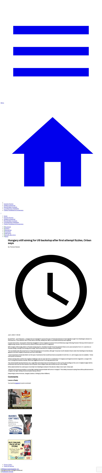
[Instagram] (7, 230)
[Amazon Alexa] (6, 236)
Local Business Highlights (11, 208)
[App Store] (7, 233)
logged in (17, 383)
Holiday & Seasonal (9, 205)
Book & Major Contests (10, 207)
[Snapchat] (7, 231)
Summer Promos (8, 204)
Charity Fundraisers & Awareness (13, 210)
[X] (6, 228)
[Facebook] (7, 227)
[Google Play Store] (10, 235)
